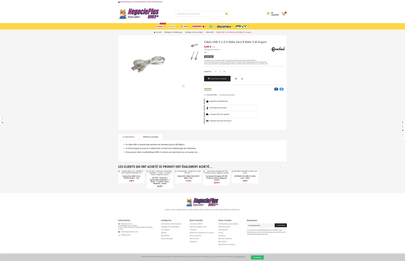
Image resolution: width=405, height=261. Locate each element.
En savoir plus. (239, 256)
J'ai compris (257, 257)
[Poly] (185, 26)
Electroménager (167, 238)
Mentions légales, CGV (198, 227)
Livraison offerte (196, 224)
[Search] (226, 14)
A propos (193, 230)
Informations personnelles (228, 224)
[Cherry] (199, 26)
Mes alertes (222, 241)
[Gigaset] (173, 26)
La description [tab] (128, 137)
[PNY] (242, 26)
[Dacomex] (225, 26)
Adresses (221, 235)
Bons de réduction (225, 238)
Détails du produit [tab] (150, 137)
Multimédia (165, 235)
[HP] (211, 26)
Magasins (193, 241)
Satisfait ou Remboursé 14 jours (202, 233)
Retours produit (224, 227)
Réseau (164, 233)
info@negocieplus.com (129, 232)
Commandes (223, 230)
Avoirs (220, 233)
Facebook (276, 89)
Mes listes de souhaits (226, 244)
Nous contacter (195, 235)
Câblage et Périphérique (170, 227)
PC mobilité (165, 230)
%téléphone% (125, 235)
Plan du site (194, 238)
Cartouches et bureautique (171, 224)
